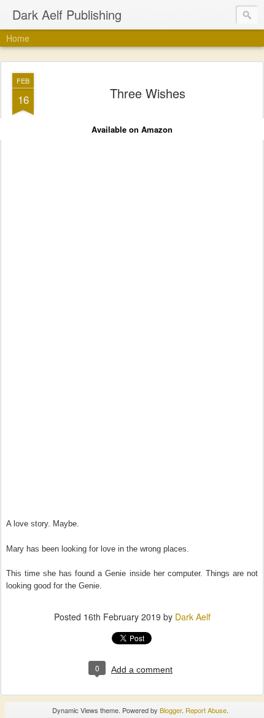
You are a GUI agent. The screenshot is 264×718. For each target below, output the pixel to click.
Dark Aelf (193, 617)
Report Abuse (206, 710)
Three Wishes (147, 93)
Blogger (171, 710)
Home (17, 38)
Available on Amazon (132, 129)
